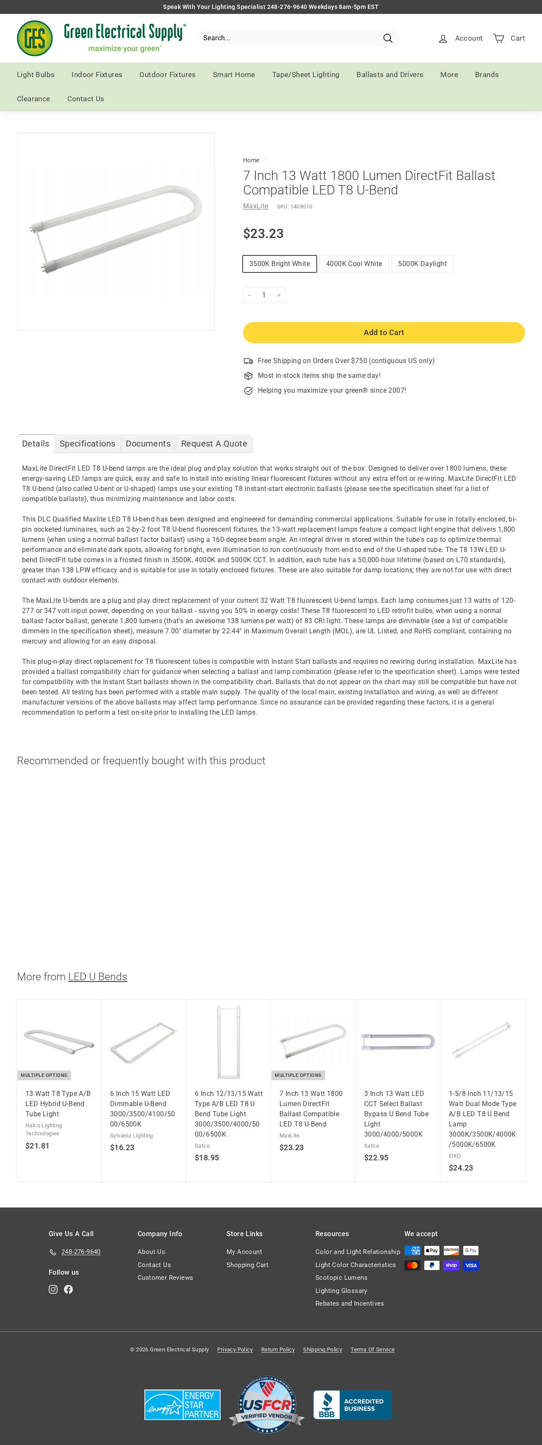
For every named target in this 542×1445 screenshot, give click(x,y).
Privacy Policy (235, 1349)
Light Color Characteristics (355, 1265)
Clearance (33, 98)
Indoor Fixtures (97, 74)
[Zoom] (115, 231)
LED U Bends (97, 977)
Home (251, 160)
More (449, 74)
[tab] (36, 443)
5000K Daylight (422, 264)
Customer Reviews (165, 1277)
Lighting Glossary (341, 1291)
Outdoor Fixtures (167, 74)
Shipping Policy (322, 1349)
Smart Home (234, 74)
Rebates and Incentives (349, 1303)
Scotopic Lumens (341, 1277)
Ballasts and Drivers (390, 74)
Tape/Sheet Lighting (306, 74)
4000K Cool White (354, 264)
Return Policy (278, 1349)
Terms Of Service (373, 1349)
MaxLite (255, 206)
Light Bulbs (36, 74)
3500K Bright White (279, 264)
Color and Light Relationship (357, 1252)
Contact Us (86, 98)
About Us (151, 1252)
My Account (244, 1252)
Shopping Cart (247, 1265)
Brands (487, 74)
